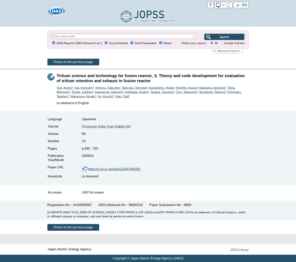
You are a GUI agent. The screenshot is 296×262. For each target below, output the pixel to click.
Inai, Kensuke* (84, 87)
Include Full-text (234, 43)
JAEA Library (239, 250)
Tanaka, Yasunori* (162, 92)
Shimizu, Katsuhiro (107, 87)
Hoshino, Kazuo (186, 87)
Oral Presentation (146, 43)
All (215, 43)
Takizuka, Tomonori (134, 87)
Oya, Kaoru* (65, 87)
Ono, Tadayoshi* (187, 92)
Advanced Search (228, 50)
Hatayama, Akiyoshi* (212, 87)
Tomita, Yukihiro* (82, 92)
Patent (167, 43)
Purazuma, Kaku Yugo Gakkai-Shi (106, 126)
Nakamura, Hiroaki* (83, 96)
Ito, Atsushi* (106, 96)
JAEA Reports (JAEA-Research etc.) (79, 43)
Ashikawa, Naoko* (137, 92)
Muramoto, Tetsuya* (212, 92)
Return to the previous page (73, 62)
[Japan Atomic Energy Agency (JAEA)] (56, 12)
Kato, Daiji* (122, 96)
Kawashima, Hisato (161, 87)
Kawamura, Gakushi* (109, 92)
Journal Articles (118, 43)
